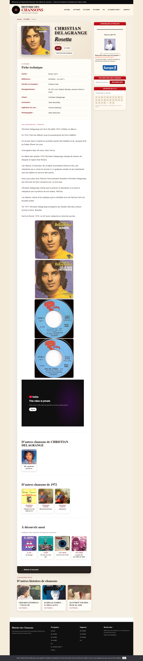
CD (104, 9)
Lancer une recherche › (110, 635)
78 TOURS (96, 9)
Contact (126, 9)
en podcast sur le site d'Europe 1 (108, 56)
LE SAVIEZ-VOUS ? (114, 9)
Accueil (67, 9)
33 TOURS (86, 9)
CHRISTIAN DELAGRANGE (64, 53)
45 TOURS (76, 9)
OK (124, 658)
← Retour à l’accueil (30, 570)
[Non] (141, 658)
